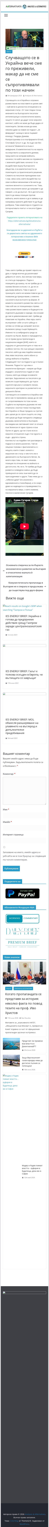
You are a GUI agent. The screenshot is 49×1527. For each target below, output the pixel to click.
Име (6, 809)
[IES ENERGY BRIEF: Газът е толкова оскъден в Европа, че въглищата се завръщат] (24, 646)
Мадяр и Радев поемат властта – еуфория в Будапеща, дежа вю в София (32, 1169)
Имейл (7, 822)
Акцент (8, 988)
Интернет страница (13, 834)
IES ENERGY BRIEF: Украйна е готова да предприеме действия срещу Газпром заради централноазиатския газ (23, 622)
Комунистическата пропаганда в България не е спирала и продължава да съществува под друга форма (23, 586)
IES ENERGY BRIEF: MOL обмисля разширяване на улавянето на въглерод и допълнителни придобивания (21, 726)
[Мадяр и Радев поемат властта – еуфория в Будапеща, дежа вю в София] (11, 1171)
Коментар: (9, 773)
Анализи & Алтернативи (23, 988)
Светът (9, 52)
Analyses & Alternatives (33, 95)
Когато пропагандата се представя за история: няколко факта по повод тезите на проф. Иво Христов (23, 1003)
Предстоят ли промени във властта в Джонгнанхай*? (32, 1044)
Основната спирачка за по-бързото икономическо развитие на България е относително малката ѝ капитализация (26, 571)
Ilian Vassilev (26, 1018)
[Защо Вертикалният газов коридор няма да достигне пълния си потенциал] (11, 1064)
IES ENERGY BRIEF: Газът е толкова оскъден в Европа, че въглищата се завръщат (24, 674)
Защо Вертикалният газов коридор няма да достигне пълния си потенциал (32, 1061)
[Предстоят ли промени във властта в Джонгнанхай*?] (11, 1045)
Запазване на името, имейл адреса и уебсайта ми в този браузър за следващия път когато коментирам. (24, 856)
